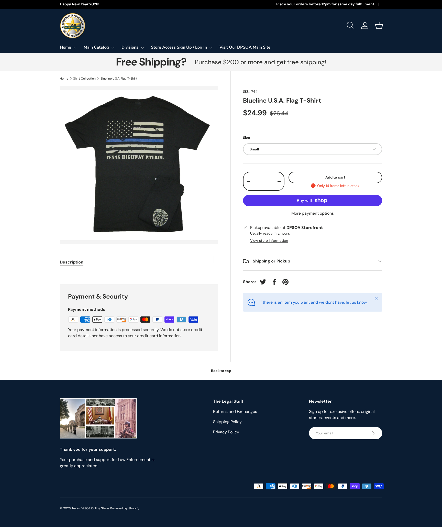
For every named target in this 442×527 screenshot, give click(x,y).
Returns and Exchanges (235, 411)
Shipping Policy (227, 421)
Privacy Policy (226, 432)
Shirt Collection (84, 78)
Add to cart (335, 177)
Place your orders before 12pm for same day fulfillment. (325, 4)
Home (65, 47)
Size (246, 137)
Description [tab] (71, 262)
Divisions (129, 47)
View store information (269, 240)
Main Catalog (96, 47)
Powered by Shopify (124, 508)
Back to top (221, 370)
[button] (379, 25)
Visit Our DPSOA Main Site (244, 47)
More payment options (312, 213)
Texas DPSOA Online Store (90, 508)
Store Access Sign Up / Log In (179, 47)
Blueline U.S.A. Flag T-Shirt (119, 78)
